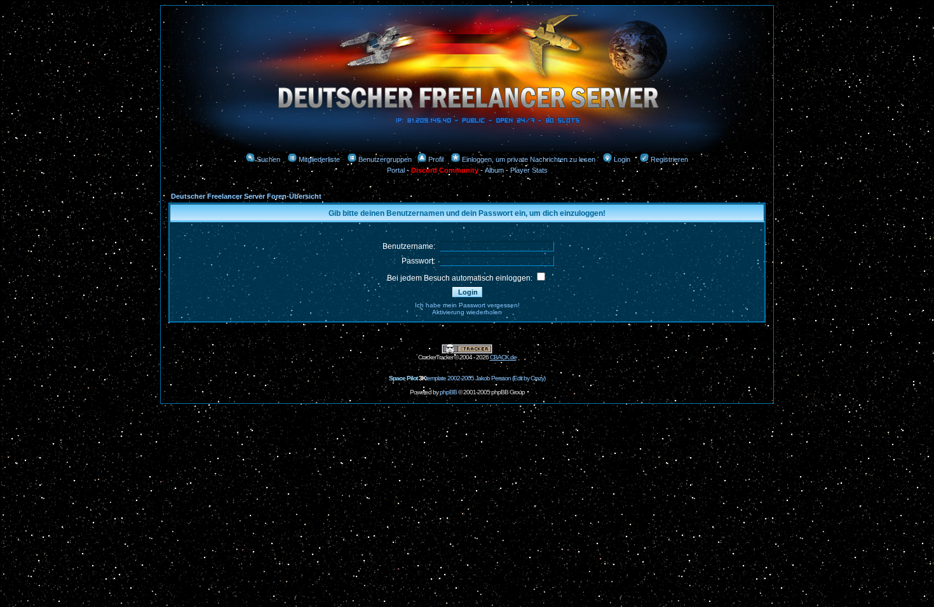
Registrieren (669, 159)
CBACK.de (503, 357)
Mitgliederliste (319, 159)
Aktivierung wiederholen (467, 312)
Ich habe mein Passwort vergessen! (467, 305)
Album (494, 170)
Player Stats (529, 170)
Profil (435, 159)
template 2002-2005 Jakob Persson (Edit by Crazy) (467, 378)
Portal (396, 170)
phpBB (448, 392)
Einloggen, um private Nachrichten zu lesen (528, 159)
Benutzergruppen (385, 159)
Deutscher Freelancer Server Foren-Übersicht (246, 196)
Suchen (268, 159)
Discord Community (444, 170)
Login (622, 159)
